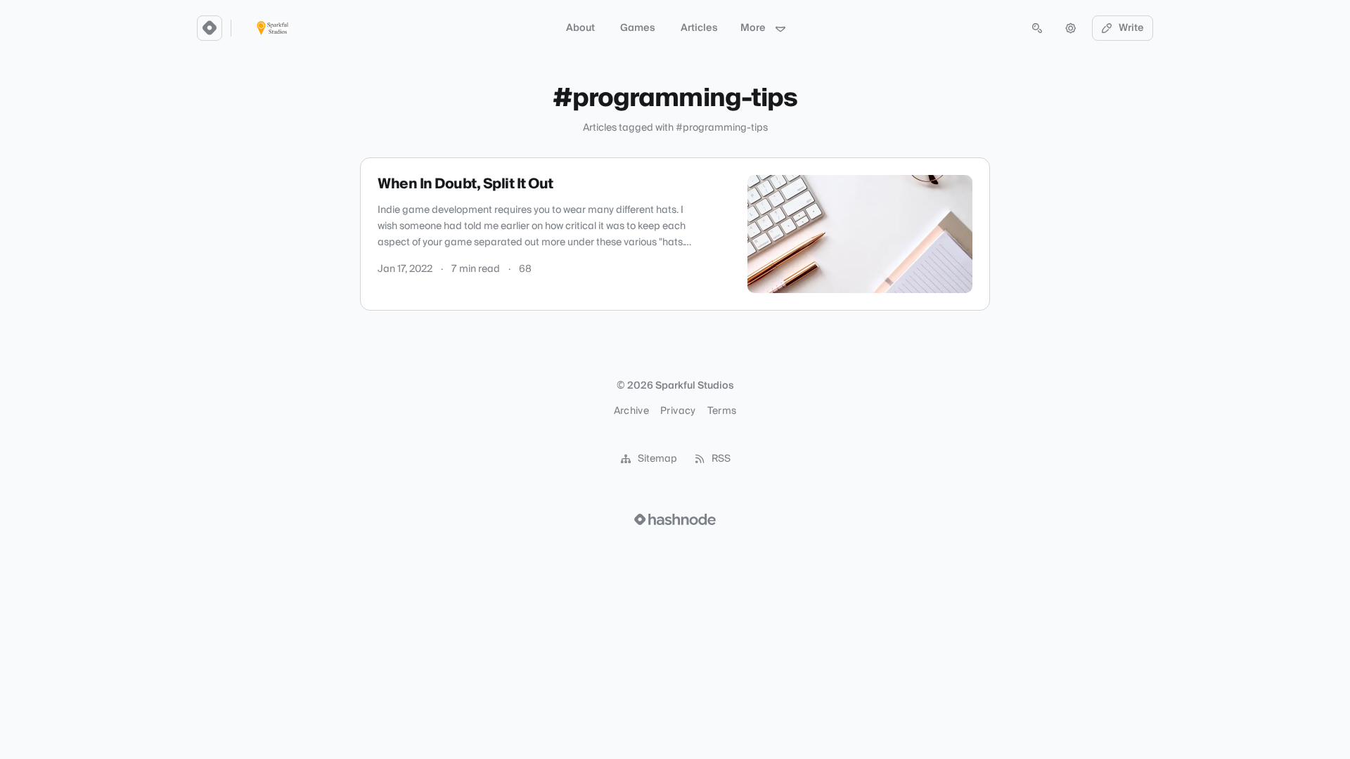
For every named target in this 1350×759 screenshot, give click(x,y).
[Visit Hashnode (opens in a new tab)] (675, 519)
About (580, 28)
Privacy (677, 411)
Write (1131, 28)
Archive (631, 411)
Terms (722, 411)
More (753, 28)
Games (637, 28)
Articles (699, 28)
